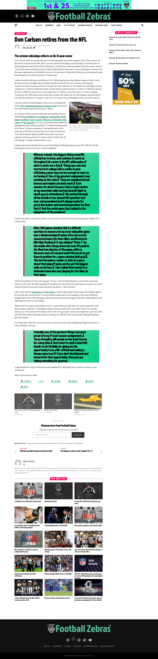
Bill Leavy (47, 119)
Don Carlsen (32, 443)
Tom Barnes (37, 292)
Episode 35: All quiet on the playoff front (124, 58)
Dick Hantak (54, 116)
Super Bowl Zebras (101, 25)
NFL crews (67, 646)
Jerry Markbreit (29, 116)
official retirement (66, 443)
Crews (59, 25)
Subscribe (78, 435)
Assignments (49, 25)
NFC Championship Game (48, 443)
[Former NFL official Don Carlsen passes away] (28, 401)
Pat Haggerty (42, 116)
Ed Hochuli (56, 119)
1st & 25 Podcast (69, 25)
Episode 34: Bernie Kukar (118, 64)
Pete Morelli (29, 122)
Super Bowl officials (107, 646)
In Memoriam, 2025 (50, 410)
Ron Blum (24, 119)
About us (39, 25)
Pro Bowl (79, 443)
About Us (47, 646)
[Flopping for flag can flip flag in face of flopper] (88, 401)
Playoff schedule (116, 25)
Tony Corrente (36, 119)
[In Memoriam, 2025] (58, 401)
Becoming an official (85, 25)
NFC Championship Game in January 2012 (38, 106)
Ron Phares (50, 292)
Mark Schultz (28, 48)
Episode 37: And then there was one (122, 45)
